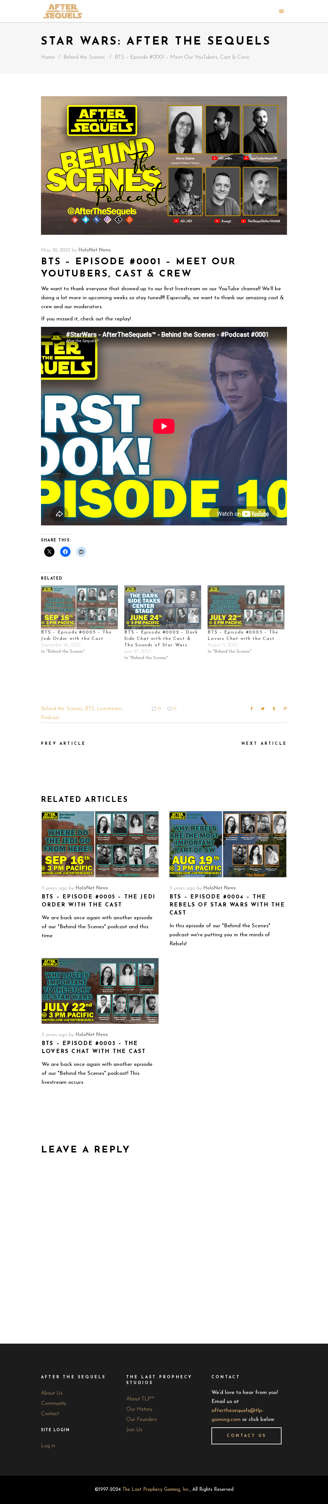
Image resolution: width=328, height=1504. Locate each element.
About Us (51, 1393)
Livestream (109, 708)
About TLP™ (140, 1399)
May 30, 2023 (55, 250)
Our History (139, 1409)
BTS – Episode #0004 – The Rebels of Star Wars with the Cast (227, 905)
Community (53, 1403)
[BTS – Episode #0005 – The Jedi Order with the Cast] (79, 607)
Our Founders (141, 1419)
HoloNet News (94, 250)
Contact (50, 1413)
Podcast (50, 717)
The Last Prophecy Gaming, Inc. (156, 1489)
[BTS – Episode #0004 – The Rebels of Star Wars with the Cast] (227, 844)
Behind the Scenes (84, 57)
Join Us (134, 1429)
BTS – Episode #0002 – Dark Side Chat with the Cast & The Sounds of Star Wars (161, 639)
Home (48, 57)
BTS (89, 708)
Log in (48, 1446)
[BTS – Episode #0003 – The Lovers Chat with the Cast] (246, 607)
